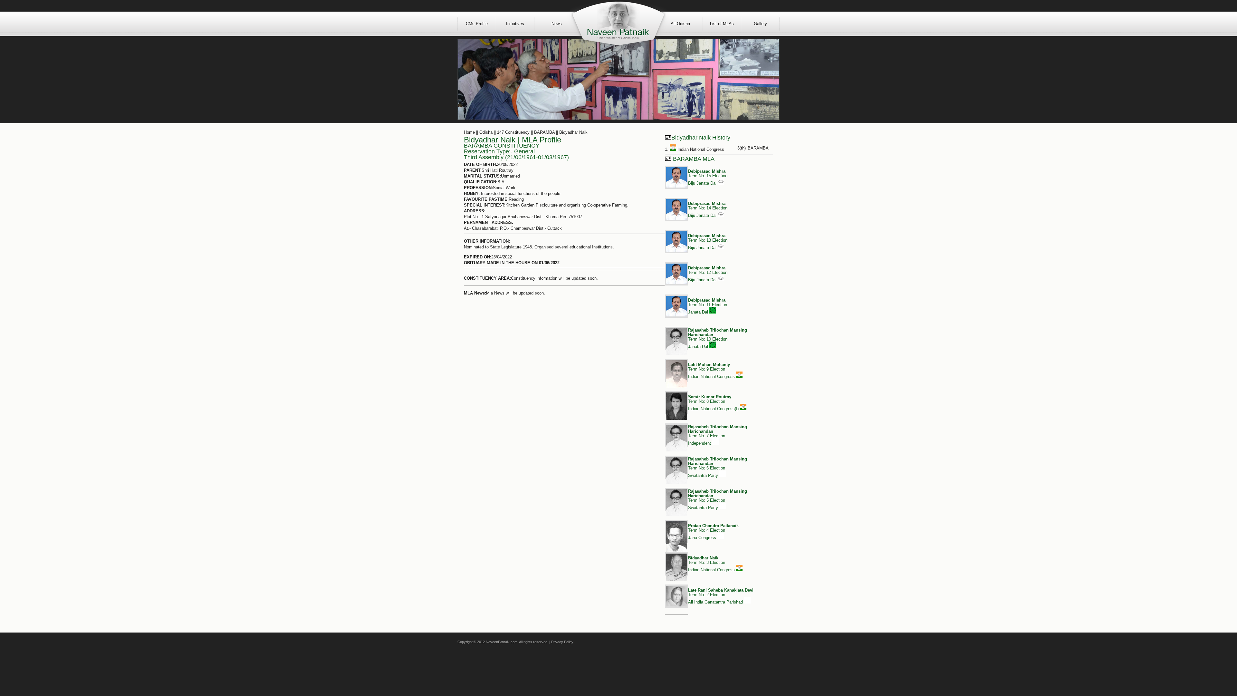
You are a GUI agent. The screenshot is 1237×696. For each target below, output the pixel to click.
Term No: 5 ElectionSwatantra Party (717, 499)
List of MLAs (722, 23)
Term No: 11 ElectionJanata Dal (707, 306)
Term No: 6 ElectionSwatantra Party (717, 467)
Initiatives (515, 23)
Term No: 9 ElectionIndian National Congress (712, 370)
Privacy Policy (562, 642)
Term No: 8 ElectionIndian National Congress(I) (714, 402)
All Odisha (680, 23)
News (556, 23)
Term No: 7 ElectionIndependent (717, 435)
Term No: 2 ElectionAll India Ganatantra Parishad (720, 596)
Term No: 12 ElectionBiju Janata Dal (707, 274)
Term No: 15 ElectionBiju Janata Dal (707, 177)
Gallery (760, 23)
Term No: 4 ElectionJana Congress (713, 531)
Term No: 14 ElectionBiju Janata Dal (707, 209)
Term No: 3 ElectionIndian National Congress (712, 564)
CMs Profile (477, 23)
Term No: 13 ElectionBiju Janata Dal (707, 241)
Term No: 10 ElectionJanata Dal (717, 338)
